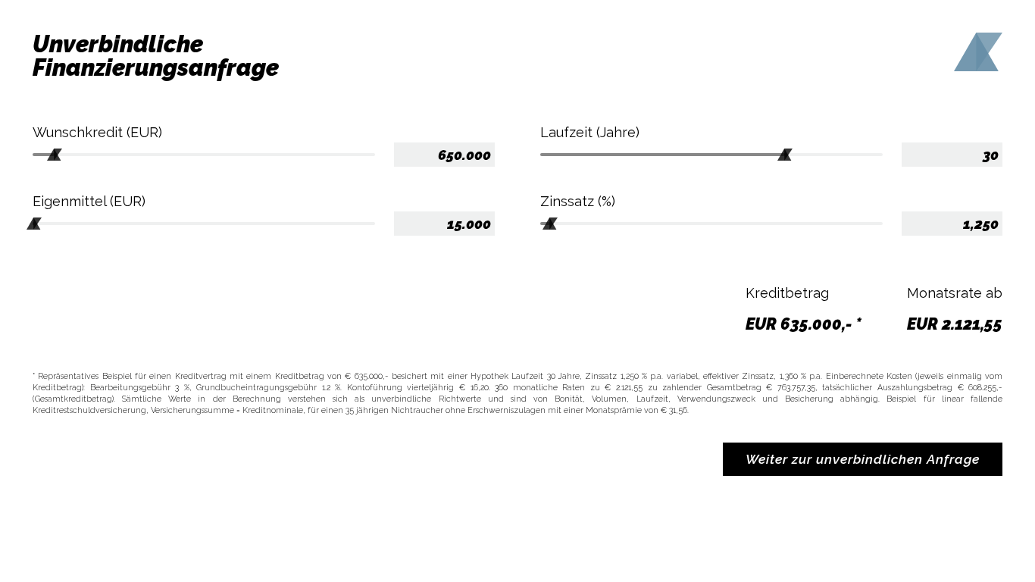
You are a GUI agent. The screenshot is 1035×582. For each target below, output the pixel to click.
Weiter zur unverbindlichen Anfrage (863, 459)
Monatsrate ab (954, 293)
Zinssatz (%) (577, 201)
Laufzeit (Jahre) (589, 132)
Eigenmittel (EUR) (89, 201)
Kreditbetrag (787, 293)
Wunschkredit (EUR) (97, 132)
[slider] (54, 156)
